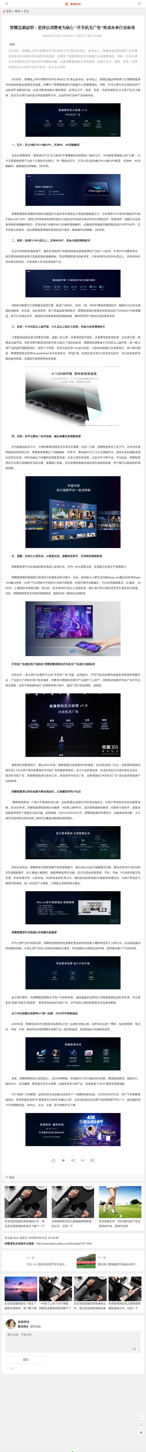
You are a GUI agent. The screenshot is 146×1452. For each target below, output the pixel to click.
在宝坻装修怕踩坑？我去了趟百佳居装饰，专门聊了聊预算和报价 (20, 1308)
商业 (17, 11)
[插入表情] (134, 1349)
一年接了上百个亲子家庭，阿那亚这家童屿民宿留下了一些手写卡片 (55, 1308)
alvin (16, 1237)
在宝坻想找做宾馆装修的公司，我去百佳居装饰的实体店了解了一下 (90, 1308)
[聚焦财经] (73, 5)
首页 (8, 11)
